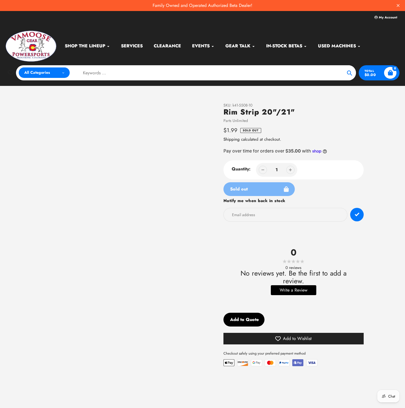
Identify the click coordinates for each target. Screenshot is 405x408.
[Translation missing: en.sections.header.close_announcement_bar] (398, 5)
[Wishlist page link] (10, 72)
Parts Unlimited (235, 120)
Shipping (231, 139)
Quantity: (241, 169)
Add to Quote (244, 319)
